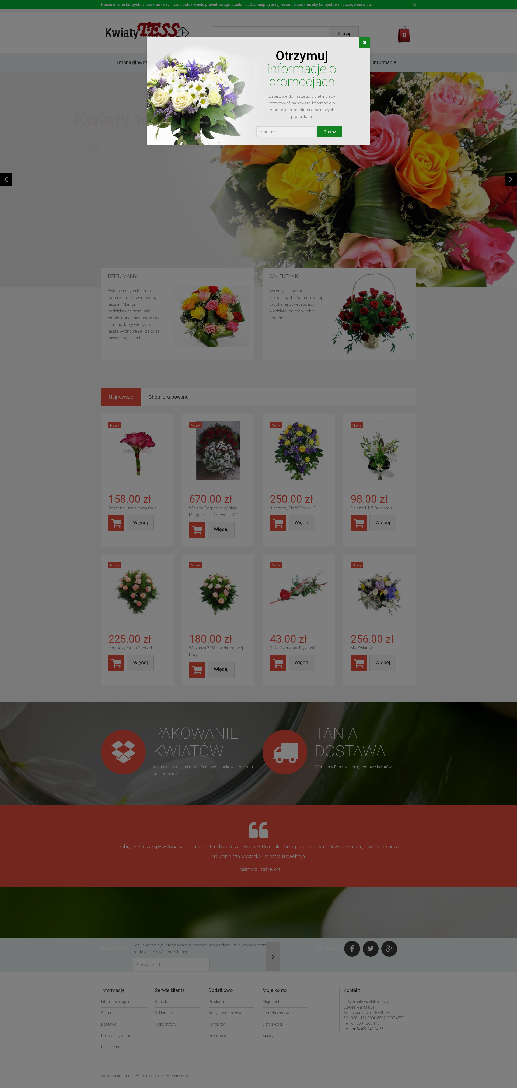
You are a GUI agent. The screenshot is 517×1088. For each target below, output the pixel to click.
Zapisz (330, 132)
